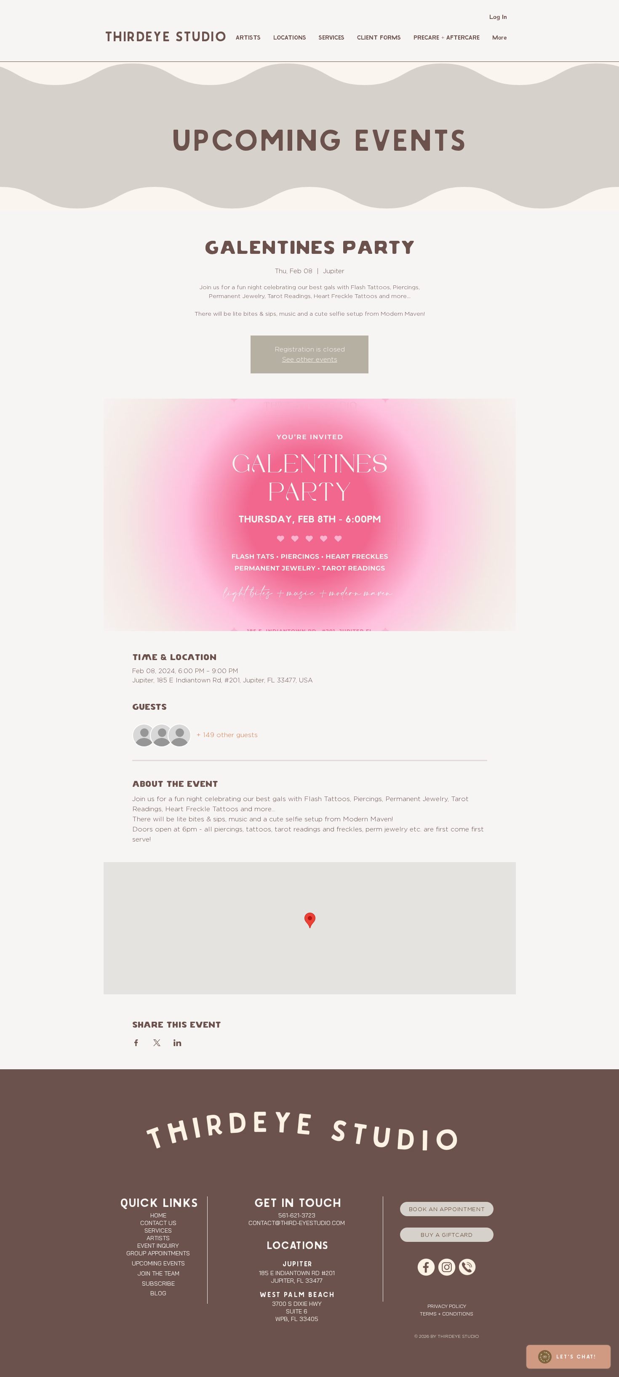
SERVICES (158, 1230)
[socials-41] (426, 1267)
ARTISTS (158, 1238)
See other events (309, 359)
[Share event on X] (157, 1042)
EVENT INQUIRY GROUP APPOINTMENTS (158, 1249)
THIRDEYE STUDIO (164, 38)
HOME (158, 1215)
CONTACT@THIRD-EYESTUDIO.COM (296, 1223)
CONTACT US (158, 1223)
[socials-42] (447, 1267)
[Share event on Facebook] (136, 1042)
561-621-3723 (296, 1215)
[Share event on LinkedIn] (177, 1042)
